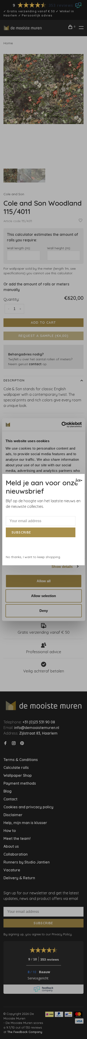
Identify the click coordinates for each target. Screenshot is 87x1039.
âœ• (78, 480)
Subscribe (21, 532)
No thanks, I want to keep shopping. (33, 557)
